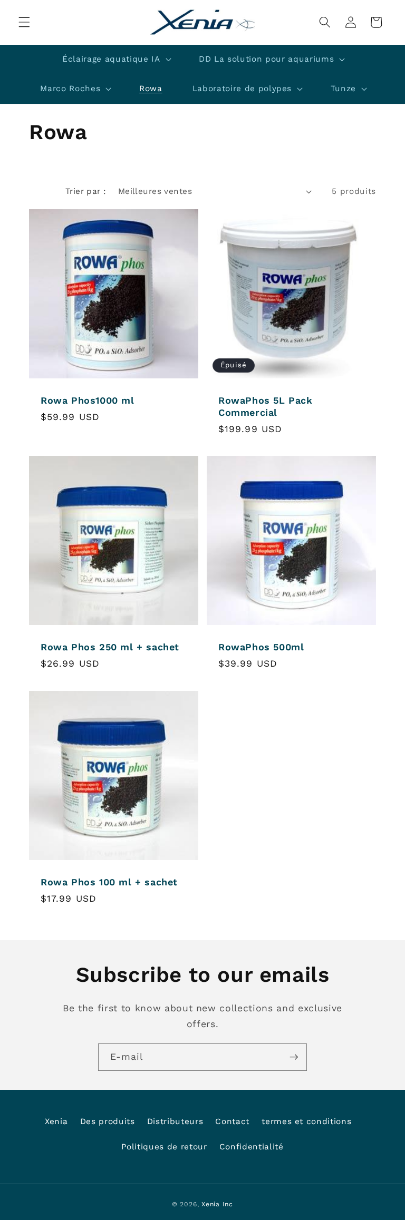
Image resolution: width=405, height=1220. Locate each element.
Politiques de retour (164, 1146)
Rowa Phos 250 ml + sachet (110, 646)
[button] (24, 22)
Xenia (56, 1121)
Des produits (107, 1121)
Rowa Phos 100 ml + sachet (109, 881)
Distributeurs (175, 1121)
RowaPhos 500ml (261, 646)
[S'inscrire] (293, 1057)
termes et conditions (306, 1121)
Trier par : (86, 191)
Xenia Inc (217, 1204)
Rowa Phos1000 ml (87, 400)
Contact (232, 1121)
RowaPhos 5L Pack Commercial (265, 406)
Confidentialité (251, 1146)
